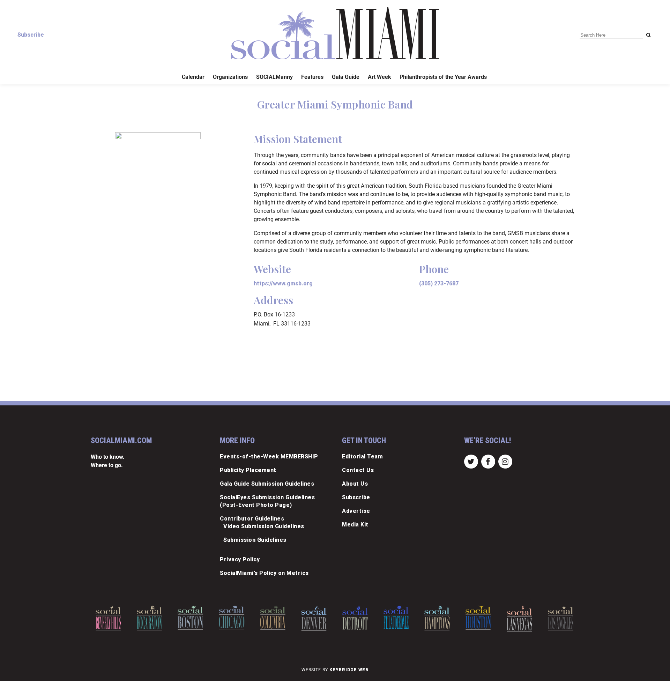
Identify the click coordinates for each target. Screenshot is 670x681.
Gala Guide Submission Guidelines (267, 483)
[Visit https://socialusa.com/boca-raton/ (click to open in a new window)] (149, 618)
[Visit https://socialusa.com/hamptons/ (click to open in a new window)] (437, 618)
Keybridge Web (348, 669)
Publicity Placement (248, 470)
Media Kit (355, 524)
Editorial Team (362, 456)
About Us (355, 483)
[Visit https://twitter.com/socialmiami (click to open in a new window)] (470, 461)
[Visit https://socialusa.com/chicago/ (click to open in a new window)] (231, 617)
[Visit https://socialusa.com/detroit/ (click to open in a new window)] (355, 618)
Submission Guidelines (254, 540)
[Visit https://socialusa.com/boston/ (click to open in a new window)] (190, 618)
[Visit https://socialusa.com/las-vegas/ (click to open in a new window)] (519, 619)
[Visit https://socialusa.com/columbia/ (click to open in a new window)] (272, 618)
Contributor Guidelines (252, 518)
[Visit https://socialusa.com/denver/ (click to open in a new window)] (314, 618)
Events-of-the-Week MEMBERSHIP (269, 456)
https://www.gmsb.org (283, 283)
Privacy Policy (240, 559)
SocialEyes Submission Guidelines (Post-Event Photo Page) (267, 501)
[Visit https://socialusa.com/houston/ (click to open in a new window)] (478, 618)
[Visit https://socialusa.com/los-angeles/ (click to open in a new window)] (560, 618)
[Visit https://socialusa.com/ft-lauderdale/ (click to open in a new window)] (396, 618)
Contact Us (358, 470)
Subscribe (30, 34)
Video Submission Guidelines (263, 526)
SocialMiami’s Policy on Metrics (264, 573)
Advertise (356, 511)
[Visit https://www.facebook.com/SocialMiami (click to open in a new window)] (488, 461)
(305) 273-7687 (439, 283)
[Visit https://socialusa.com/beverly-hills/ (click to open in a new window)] (108, 618)
